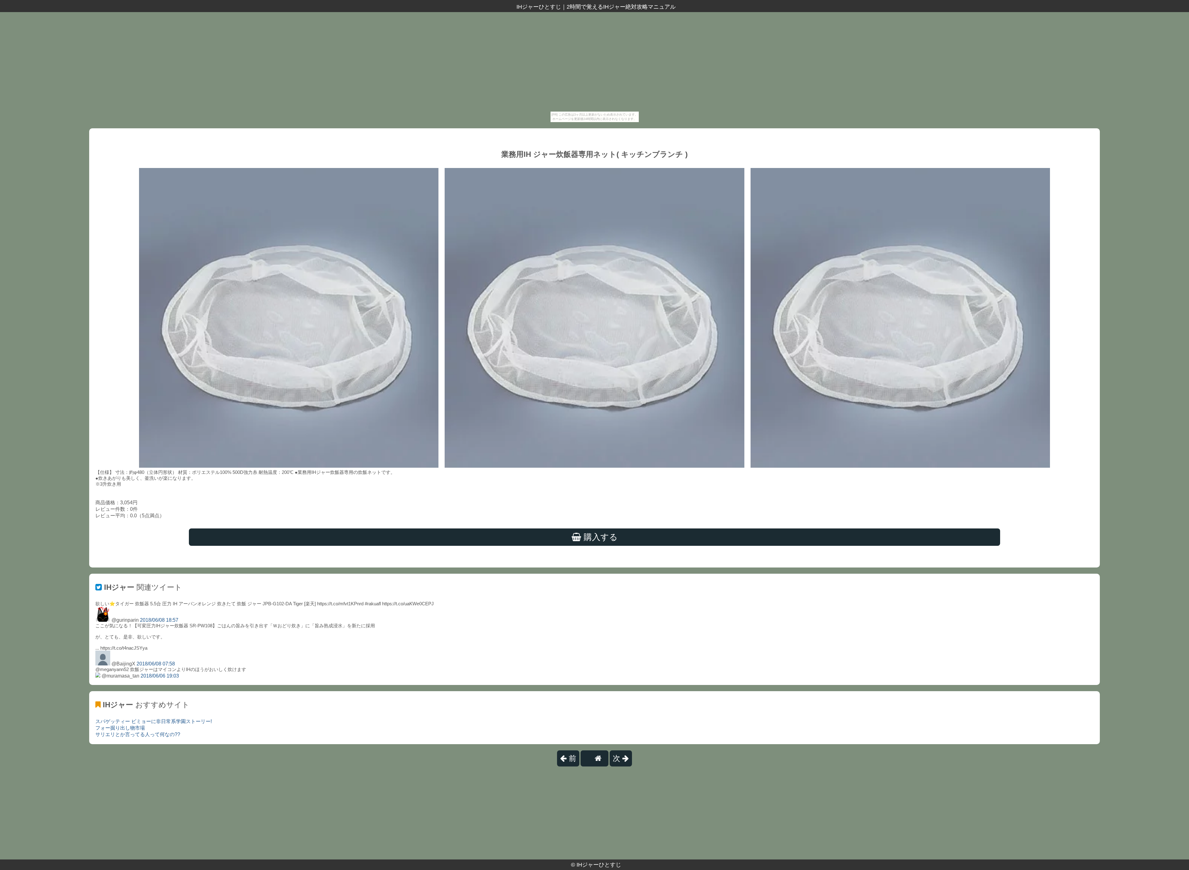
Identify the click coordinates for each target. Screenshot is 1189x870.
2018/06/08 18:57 (159, 620)
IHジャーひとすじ (599, 865)
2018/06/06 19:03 (160, 675)
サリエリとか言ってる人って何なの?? (137, 734)
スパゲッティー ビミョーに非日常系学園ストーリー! (153, 721)
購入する (599, 537)
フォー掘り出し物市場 (120, 728)
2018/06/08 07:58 (156, 663)
